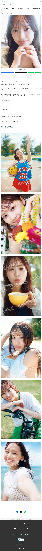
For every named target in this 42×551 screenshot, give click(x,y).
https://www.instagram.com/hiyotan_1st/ (8, 122)
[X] (21, 72)
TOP (1, 4)
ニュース (10, 13)
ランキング (9, 4)
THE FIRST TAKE (15, 4)
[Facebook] (7, 72)
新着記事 (4, 4)
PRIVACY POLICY (24, 534)
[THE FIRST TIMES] (7, 1)
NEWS (35, 4)
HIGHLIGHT (21, 4)
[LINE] (34, 72)
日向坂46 (3, 13)
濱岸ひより (6, 13)
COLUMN (26, 4)
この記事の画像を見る (21, 69)
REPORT (30, 4)
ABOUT (15, 534)
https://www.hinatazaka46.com (7, 127)
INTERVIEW (39, 4)
